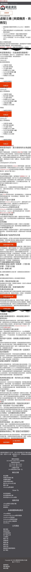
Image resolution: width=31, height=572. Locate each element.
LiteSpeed (15, 166)
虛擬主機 (19, 152)
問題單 (13, 462)
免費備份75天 (23, 176)
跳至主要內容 (3, 1)
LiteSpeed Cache (5, 169)
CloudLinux (8, 202)
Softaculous (3, 209)
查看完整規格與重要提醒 (7, 145)
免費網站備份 (7, 327)
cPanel (4, 194)
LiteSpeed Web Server (20, 326)
